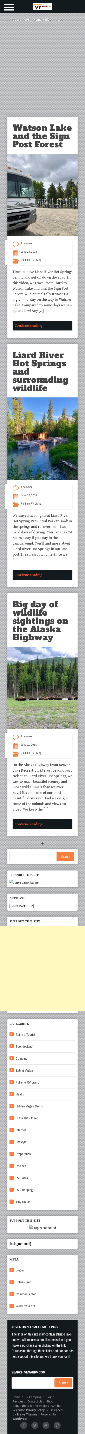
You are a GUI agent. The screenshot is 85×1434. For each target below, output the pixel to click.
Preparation (23, 1154)
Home (17, 1397)
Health (20, 1094)
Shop (49, 1401)
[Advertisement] (42, 72)
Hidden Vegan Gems (29, 1106)
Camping (21, 1058)
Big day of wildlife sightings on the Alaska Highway (40, 621)
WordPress (20, 1419)
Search (65, 856)
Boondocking (24, 1047)
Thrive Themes (27, 1414)
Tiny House (23, 1202)
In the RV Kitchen (27, 1118)
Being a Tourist (25, 1035)
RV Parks (22, 1178)
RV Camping (33, 1397)
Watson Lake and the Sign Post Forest (42, 136)
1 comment (27, 243)
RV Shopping (24, 1190)
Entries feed (23, 1282)
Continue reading (28, 325)
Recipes (21, 1166)
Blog (49, 1397)
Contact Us (34, 1401)
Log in (20, 1270)
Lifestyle (21, 1142)
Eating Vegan (24, 1070)
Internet (21, 1130)
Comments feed (26, 1294)
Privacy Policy (35, 1410)
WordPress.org (25, 1306)
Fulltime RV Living (31, 259)
